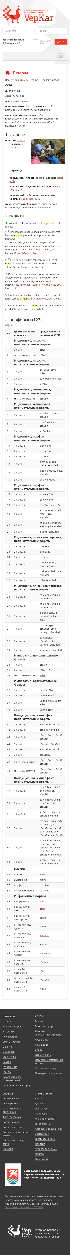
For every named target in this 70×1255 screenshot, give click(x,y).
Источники (9, 1031)
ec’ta (40, 115)
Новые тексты (43, 1054)
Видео (38, 1049)
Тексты (39, 1021)
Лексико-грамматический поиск (48, 1033)
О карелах (8, 1051)
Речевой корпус (44, 1026)
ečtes (43, 908)
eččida (13, 190)
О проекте (9, 1016)
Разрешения (10, 1066)
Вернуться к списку (16, 80)
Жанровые (41, 1113)
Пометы (39, 1154)
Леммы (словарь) (12, 1098)
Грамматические (45, 1138)
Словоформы (10, 1103)
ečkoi (42, 355)
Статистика (9, 1056)
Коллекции (41, 1044)
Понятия (40, 1143)
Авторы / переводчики (48, 1128)
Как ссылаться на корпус (17, 1085)
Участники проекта (14, 1026)
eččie (59, 177)
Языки (38, 1098)
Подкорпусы (42, 1108)
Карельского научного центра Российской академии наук (44, 1175)
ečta (53, 122)
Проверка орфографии (48, 1073)
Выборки (8, 1148)
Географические (44, 1118)
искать (21, 140)
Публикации (10, 1036)
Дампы (7, 1061)
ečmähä (44, 935)
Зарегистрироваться (13, 39)
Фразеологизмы (12, 1117)
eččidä (21, 190)
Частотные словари (46, 1068)
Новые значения (12, 1127)
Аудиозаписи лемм (46, 1148)
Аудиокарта (42, 1039)
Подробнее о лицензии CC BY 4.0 (24, 1207)
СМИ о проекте (11, 1041)
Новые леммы (11, 1122)
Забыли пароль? (11, 43)
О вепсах (8, 1046)
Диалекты (41, 1103)
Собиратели (42, 1133)
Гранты (7, 1071)
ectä (31, 118)
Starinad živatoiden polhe (45, 298)
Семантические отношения (12, 1110)
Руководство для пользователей (12, 1078)
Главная (7, 1021)
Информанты (43, 1123)
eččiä (12, 181)
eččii (30, 198)
